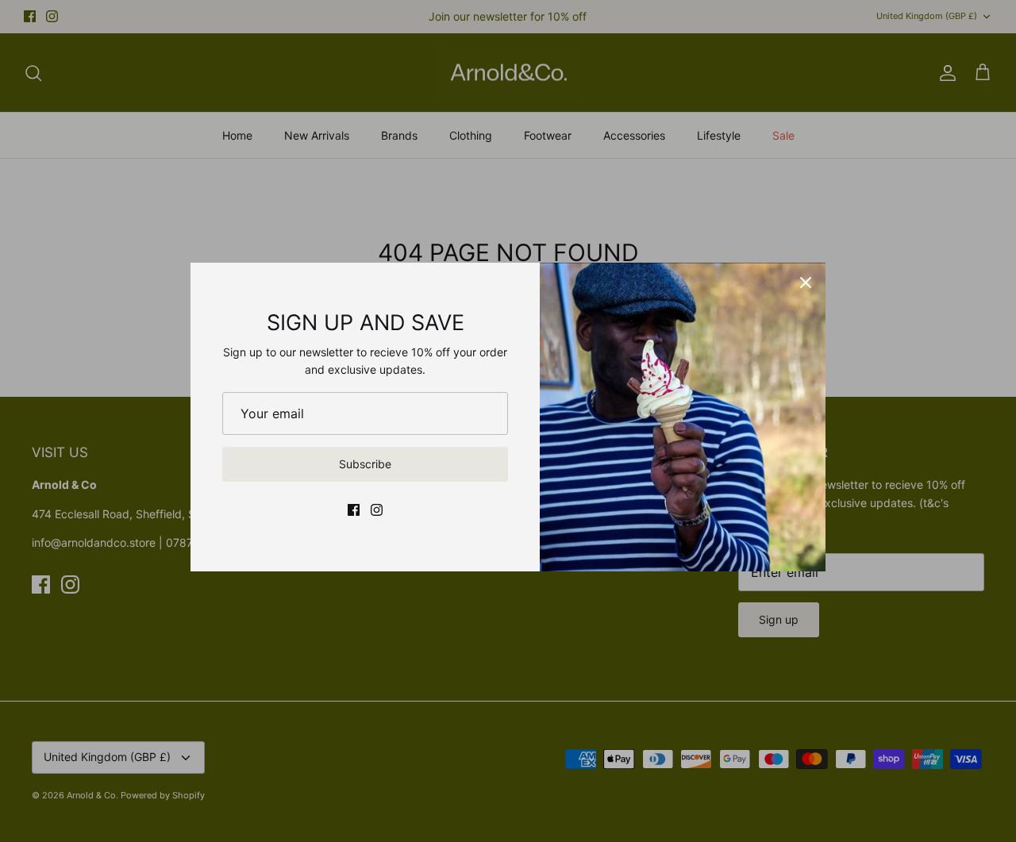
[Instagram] (377, 510)
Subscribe (365, 464)
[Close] (805, 282)
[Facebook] (354, 510)
